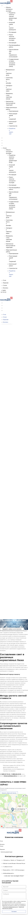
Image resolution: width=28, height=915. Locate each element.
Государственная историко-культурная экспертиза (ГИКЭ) (14, 63)
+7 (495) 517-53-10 (5, 774)
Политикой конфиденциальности (10, 906)
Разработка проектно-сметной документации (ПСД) (13, 16)
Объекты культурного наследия (9, 9)
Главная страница (5, 624)
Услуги (5, 5)
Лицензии (5, 140)
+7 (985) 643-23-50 (16, 774)
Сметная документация (6, 852)
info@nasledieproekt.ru (10, 776)
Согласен (14, 911)
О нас (4, 138)
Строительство (13, 126)
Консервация (12, 42)
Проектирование (13, 111)
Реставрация (12, 32)
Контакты (5, 145)
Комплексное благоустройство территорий (10, 103)
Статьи (5, 143)
